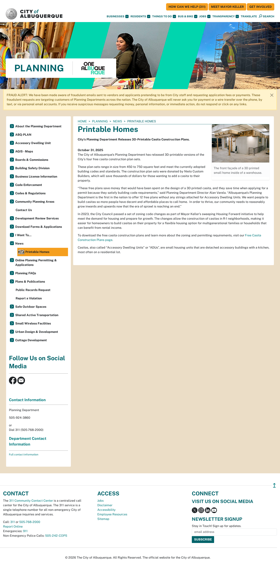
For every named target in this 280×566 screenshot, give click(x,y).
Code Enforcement (28, 185)
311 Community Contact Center (31, 500)
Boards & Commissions (31, 160)
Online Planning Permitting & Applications (36, 262)
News (117, 121)
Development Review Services (37, 218)
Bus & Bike (185, 16)
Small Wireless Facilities (33, 323)
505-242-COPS (56, 535)
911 (25, 531)
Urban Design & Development (36, 332)
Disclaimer (104, 505)
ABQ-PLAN (23, 134)
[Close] (271, 95)
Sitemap (103, 519)
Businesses (115, 16)
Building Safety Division (32, 168)
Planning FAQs (25, 273)
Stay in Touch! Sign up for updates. (216, 526)
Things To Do (162, 16)
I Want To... (23, 235)
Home (82, 121)
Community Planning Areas (34, 201)
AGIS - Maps (24, 151)
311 (12, 522)
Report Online (13, 526)
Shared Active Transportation (36, 315)
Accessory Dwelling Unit (33, 143)
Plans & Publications (30, 281)
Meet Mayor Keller (227, 7)
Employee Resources (112, 514)
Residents (138, 16)
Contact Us (24, 210)
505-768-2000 (29, 522)
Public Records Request (33, 290)
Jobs (202, 16)
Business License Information (36, 176)
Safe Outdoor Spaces (30, 307)
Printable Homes (37, 252)
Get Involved (260, 7)
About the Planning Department (38, 126)
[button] (249, 16)
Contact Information (27, 400)
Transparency (223, 16)
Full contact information (23, 454)
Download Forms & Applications (38, 227)
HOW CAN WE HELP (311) (187, 7)
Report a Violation (29, 298)
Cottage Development (31, 340)
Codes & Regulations (30, 193)
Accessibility (106, 510)
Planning (100, 121)
